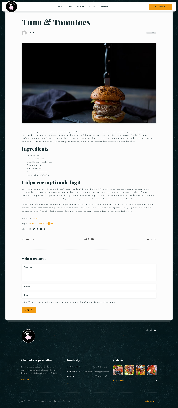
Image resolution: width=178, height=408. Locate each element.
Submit (29, 310)
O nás (69, 6)
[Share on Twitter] (34, 229)
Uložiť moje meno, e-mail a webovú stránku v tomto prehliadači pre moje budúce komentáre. (69, 302)
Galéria (93, 6)
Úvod (59, 6)
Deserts (35, 219)
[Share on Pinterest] (45, 229)
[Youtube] (155, 330)
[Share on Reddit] (41, 229)
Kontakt (105, 6)
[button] (151, 381)
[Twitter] (151, 330)
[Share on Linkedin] (37, 229)
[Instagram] (148, 330)
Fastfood (43, 223)
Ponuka (80, 6)
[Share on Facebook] (30, 229)
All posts (89, 239)
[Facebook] (144, 330)
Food (52, 223)
